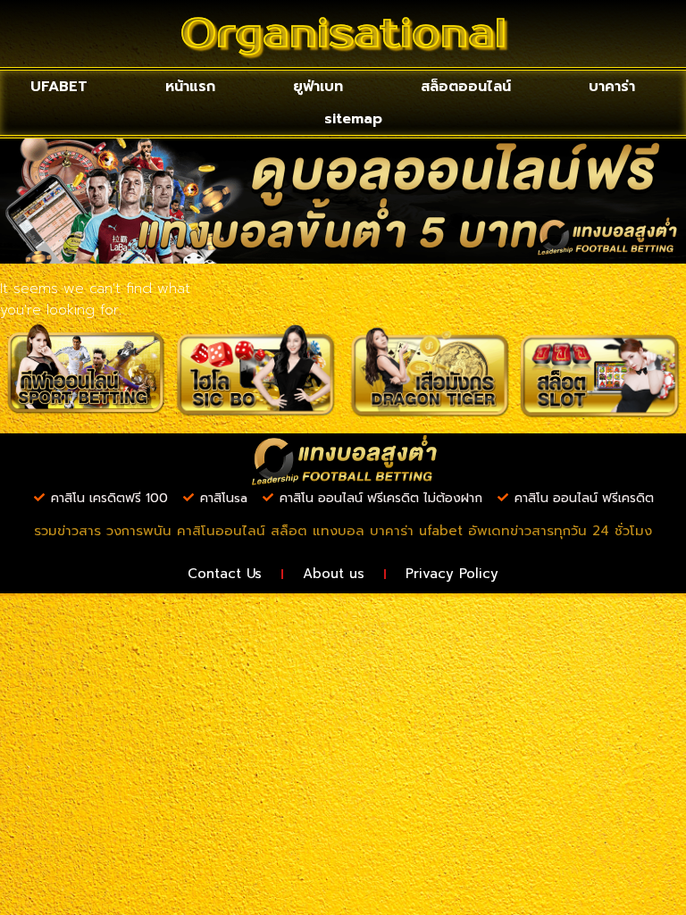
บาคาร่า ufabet (416, 531)
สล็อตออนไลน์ (466, 86)
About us (333, 573)
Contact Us (225, 573)
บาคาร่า (612, 86)
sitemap (353, 119)
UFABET (59, 86)
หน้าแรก (190, 86)
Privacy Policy (452, 573)
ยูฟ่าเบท (318, 86)
